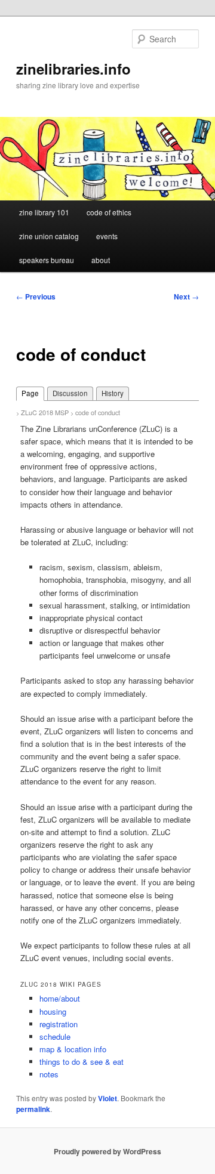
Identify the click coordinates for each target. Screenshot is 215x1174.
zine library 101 (44, 212)
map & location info (72, 1049)
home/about (59, 998)
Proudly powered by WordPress (107, 1151)
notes (49, 1074)
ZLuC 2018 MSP (45, 412)
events (107, 236)
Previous (36, 296)
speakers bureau (46, 260)
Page (30, 393)
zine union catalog (49, 236)
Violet (107, 1098)
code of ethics (109, 212)
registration (58, 1024)
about (100, 260)
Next (186, 296)
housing (52, 1011)
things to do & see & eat (81, 1061)
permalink (33, 1109)
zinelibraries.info (73, 68)
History (113, 393)
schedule (54, 1036)
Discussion (70, 393)
